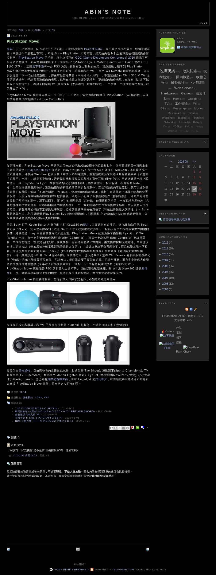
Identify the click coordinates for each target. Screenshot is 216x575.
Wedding (167, 117)
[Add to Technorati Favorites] (138, 428)
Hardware (168, 93)
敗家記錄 (190, 71)
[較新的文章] (9, 549)
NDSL (176, 126)
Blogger (182, 117)
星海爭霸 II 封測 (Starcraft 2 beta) (38, 417)
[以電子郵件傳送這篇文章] (111, 428)
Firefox (197, 117)
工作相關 (181, 103)
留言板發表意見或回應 (176, 219)
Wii (195, 103)
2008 (165, 266)
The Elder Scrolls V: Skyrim (36, 408)
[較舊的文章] (148, 549)
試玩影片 (101, 379)
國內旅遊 (183, 77)
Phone (191, 113)
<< (171, 161)
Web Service (183, 88)
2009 (165, 260)
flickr (187, 126)
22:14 (22, 392)
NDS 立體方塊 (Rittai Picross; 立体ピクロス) (44, 421)
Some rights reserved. (71, 569)
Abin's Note (108, 12)
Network (168, 122)
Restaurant (174, 113)
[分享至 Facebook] (124, 428)
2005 (165, 283)
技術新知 (28, 397)
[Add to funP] (133, 428)
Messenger (180, 108)
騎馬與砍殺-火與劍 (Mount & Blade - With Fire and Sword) (55, 411)
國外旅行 (178, 82)
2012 (165, 242)
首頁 (21, 30)
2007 (165, 271)
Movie (198, 108)
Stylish (170, 130)
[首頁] (78, 549)
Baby (196, 122)
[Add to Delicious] (143, 428)
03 (53, 30)
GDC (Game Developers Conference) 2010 (105, 57)
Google (192, 98)
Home (177, 98)
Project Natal (93, 49)
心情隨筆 (198, 82)
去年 (10, 49)
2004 (165, 289)
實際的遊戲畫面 (57, 379)
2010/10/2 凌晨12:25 (25, 455)
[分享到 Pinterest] (128, 428)
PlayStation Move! (23, 41)
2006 (165, 277)
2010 (38, 30)
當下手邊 (38, 66)
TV (167, 103)
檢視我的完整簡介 (191, 47)
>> (194, 161)
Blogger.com (124, 569)
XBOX (183, 131)
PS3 (46, 397)
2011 (165, 248)
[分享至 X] (119, 428)
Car (165, 126)
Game (38, 397)
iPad (193, 131)
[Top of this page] (148, 428)
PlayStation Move (31, 57)
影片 (86, 224)
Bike (163, 108)
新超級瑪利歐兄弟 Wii (27, 414)
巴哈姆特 (24, 370)
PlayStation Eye (38, 169)
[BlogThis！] (115, 428)
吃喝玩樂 (167, 71)
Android (183, 122)
